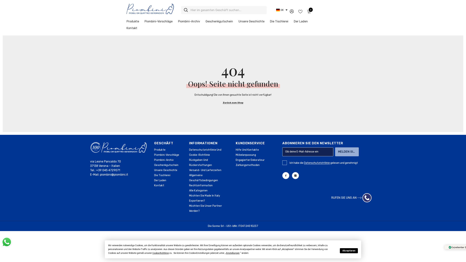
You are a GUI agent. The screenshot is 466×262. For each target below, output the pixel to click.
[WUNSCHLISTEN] (300, 11)
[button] (160, 253)
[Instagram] (295, 175)
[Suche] (224, 10)
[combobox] (227, 10)
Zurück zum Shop (233, 102)
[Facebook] (285, 175)
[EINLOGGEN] (292, 11)
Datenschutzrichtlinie (317, 162)
